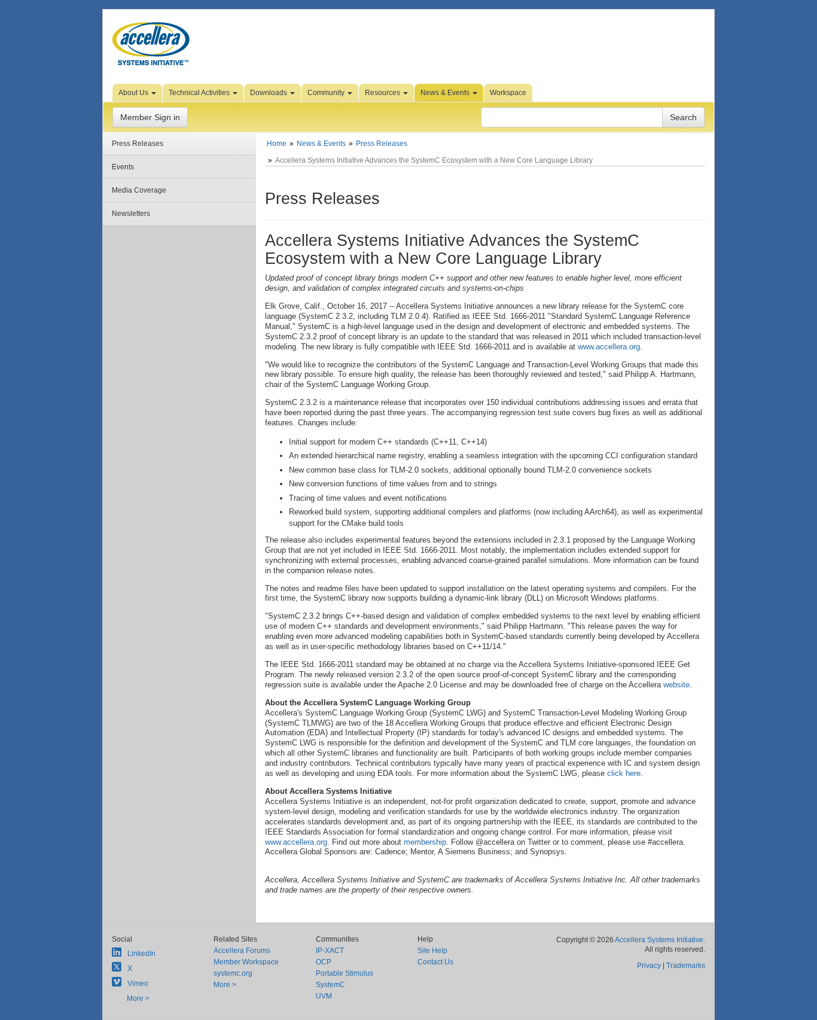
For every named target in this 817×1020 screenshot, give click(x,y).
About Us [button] (134, 93)
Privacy (649, 965)
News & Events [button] (445, 93)
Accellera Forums (242, 950)
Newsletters (131, 213)
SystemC (330, 984)
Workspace (508, 93)
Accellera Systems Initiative (659, 940)
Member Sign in (150, 117)
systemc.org (233, 973)
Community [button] (326, 93)
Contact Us (435, 962)
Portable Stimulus (344, 973)
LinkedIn (141, 953)
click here (624, 773)
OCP (323, 962)
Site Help (432, 950)
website (676, 684)
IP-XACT (330, 950)
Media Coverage (139, 190)
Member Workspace (246, 962)
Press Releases (137, 143)
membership (425, 842)
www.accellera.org (609, 346)
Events (123, 167)
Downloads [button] (269, 93)
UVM (324, 996)
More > (138, 998)
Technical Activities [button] (200, 93)
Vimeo (137, 983)
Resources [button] (383, 93)
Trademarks (685, 965)
